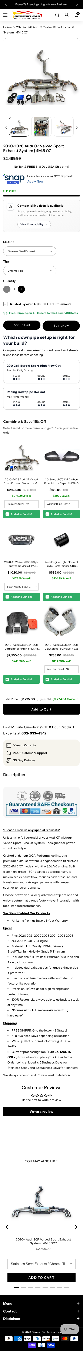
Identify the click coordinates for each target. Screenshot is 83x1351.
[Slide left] (6, 128)
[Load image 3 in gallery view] (64, 127)
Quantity (9, 281)
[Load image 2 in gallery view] (41, 127)
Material (9, 242)
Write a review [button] (41, 1111)
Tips (6, 261)
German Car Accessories (46, 1332)
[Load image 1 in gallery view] (19, 127)
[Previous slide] (6, 4)
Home (7, 27)
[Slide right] (77, 128)
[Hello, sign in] (66, 15)
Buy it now (61, 326)
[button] (5, 15)
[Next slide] (77, 4)
